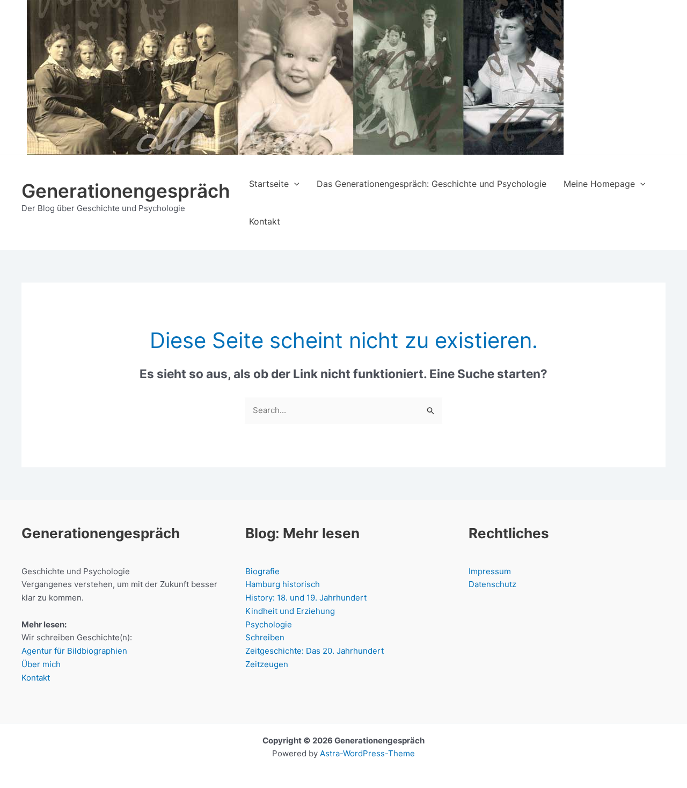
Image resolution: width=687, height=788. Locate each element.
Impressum (490, 571)
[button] (294, 184)
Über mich (41, 664)
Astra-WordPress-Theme (367, 753)
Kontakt (35, 678)
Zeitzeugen (266, 664)
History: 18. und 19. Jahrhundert (306, 597)
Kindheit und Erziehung (290, 611)
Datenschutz (492, 584)
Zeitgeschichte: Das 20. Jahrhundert (314, 651)
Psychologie (268, 624)
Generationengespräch (125, 190)
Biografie (262, 571)
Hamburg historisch (282, 584)
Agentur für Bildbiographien (74, 651)
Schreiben (264, 637)
